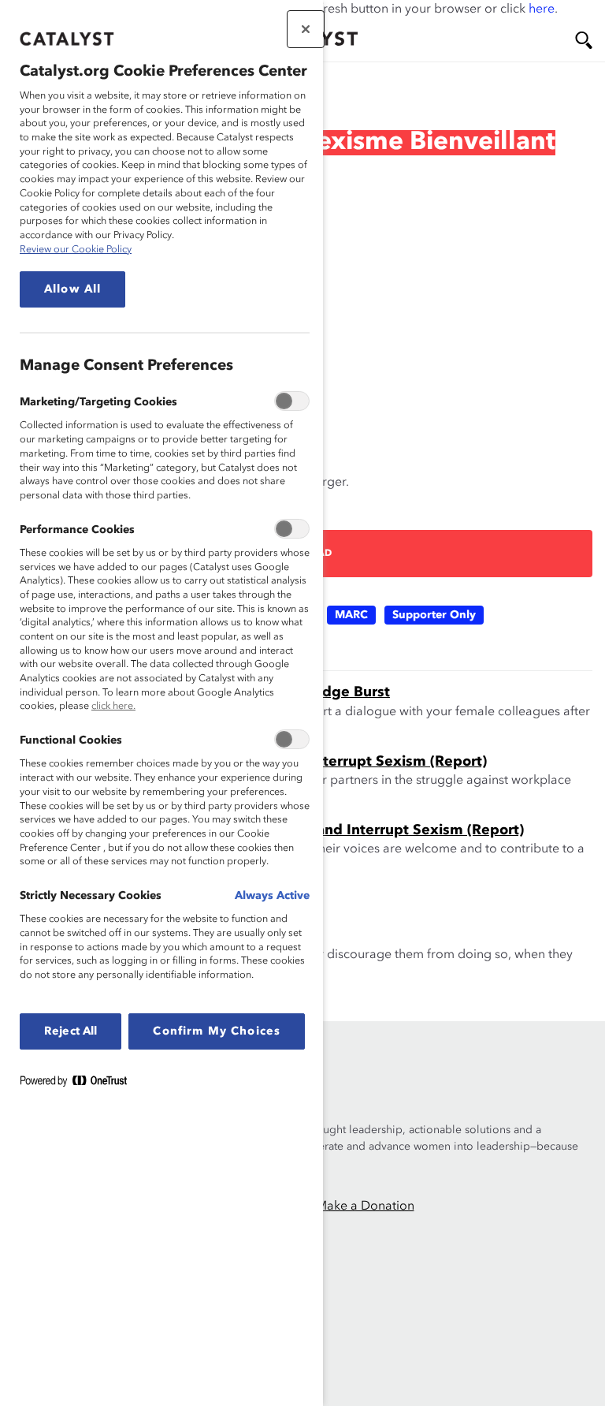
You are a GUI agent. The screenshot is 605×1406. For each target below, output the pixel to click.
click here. (113, 706)
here (542, 9)
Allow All (72, 289)
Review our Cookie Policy (76, 249)
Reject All (70, 1031)
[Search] (583, 40)
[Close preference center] (305, 29)
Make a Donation (365, 1206)
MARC (351, 615)
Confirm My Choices (216, 1031)
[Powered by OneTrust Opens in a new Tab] (79, 1084)
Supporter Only (434, 615)
